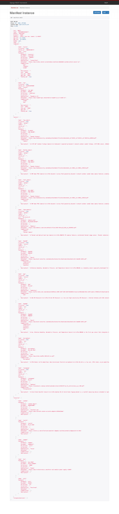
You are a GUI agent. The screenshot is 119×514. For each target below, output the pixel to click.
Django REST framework (18, 2)
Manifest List (14, 8)
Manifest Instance (25, 8)
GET (104, 12)
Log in (106, 2)
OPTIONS (97, 12)
